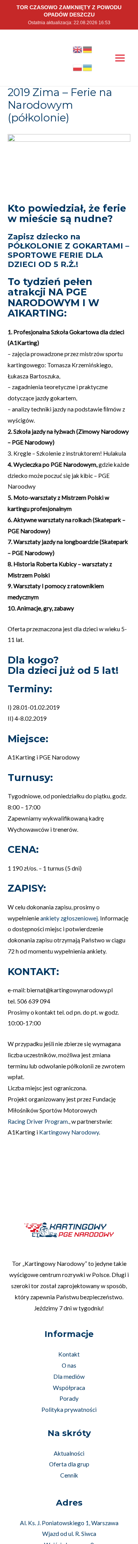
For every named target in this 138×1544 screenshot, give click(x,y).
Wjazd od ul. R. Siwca (69, 1533)
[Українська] (88, 66)
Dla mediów (69, 1376)
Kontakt (69, 1354)
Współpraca (69, 1387)
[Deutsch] (88, 48)
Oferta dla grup (69, 1464)
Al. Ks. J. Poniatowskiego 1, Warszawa (69, 1522)
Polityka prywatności (69, 1409)
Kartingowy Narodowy (69, 1132)
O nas (69, 1365)
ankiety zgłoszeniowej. (69, 918)
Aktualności (69, 1453)
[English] (78, 48)
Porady (69, 1398)
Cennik (69, 1475)
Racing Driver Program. (38, 1121)
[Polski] (78, 66)
